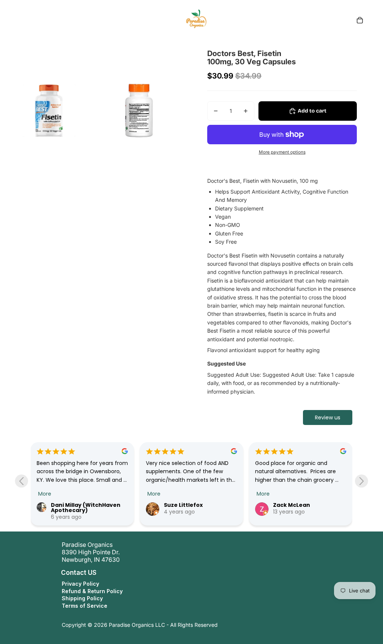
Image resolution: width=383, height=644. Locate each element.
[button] (54, 572)
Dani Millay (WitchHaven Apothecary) (85, 507)
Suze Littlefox (183, 505)
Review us (327, 417)
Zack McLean (291, 505)
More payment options (282, 152)
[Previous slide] (21, 480)
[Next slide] (361, 480)
